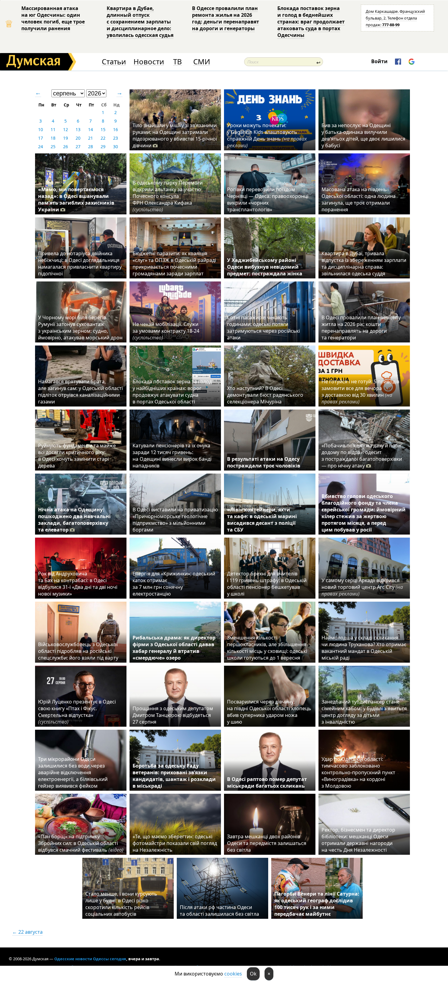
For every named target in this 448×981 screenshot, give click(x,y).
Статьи (114, 62)
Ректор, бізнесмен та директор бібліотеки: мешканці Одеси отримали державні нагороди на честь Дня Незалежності (358, 839)
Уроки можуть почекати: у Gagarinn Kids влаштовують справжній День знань (267, 135)
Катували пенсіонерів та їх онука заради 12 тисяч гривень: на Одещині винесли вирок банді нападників (172, 455)
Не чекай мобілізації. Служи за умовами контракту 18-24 (166, 331)
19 (65, 138)
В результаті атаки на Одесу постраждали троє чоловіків (263, 462)
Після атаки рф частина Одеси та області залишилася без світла (219, 910)
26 (65, 146)
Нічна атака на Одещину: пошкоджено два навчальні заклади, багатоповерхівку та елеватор (74, 519)
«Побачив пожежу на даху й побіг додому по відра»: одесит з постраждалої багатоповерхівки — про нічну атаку (362, 455)
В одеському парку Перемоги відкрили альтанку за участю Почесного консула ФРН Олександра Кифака (168, 196)
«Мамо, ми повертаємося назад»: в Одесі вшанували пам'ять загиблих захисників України (76, 199)
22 (103, 138)
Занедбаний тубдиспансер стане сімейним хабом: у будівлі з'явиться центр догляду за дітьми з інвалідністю (364, 711)
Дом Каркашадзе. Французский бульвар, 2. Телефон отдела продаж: (395, 18)
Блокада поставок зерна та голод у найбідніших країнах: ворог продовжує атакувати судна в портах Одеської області (172, 391)
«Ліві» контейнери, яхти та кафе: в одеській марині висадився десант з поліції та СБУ (262, 519)
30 (115, 146)
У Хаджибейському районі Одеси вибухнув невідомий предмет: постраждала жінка (264, 267)
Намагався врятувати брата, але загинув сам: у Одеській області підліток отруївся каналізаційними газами (80, 391)
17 (40, 138)
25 (53, 146)
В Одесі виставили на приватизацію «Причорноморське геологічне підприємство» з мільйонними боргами (175, 519)
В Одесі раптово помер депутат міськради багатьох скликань (267, 782)
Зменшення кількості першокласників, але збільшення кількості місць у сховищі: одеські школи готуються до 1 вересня (267, 647)
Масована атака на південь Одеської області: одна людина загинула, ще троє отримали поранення (359, 199)
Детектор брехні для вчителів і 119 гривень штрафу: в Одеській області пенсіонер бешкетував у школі (267, 583)
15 (103, 129)
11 (53, 129)
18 (53, 138)
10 (40, 129)
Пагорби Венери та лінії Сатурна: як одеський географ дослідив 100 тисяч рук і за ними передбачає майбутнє (316, 903)
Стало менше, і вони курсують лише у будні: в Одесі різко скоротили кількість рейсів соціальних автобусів (121, 903)
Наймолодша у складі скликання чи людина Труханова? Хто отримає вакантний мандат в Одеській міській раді (364, 647)
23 (115, 138)
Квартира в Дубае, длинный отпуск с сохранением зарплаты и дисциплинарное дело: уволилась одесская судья (140, 21)
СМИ (201, 62)
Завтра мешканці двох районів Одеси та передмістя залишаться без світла (266, 843)
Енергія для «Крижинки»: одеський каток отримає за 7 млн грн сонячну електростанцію (174, 583)
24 (40, 146)
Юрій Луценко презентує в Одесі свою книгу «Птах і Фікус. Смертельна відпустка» (77, 711)
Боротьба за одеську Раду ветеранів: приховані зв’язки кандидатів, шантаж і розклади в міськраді (174, 775)
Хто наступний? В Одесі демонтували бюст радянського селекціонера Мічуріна (265, 395)
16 (115, 129)
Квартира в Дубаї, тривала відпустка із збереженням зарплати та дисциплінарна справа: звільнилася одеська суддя (364, 263)
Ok (253, 973)
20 (78, 138)
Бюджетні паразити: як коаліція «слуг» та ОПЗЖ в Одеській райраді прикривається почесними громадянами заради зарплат (174, 263)
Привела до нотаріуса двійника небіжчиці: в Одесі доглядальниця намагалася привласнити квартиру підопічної (80, 263)
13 (78, 129)
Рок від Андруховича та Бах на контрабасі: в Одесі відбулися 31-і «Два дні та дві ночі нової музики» (77, 583)
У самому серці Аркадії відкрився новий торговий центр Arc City (362, 587)
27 (78, 146)
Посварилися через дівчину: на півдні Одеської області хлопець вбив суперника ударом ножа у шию (269, 711)
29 (103, 146)
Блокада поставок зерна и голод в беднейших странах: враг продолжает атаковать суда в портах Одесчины (311, 21)
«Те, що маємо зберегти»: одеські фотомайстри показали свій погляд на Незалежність (175, 843)
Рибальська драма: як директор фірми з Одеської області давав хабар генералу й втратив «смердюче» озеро (174, 647)
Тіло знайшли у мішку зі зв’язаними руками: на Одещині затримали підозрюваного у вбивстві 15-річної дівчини (175, 135)
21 (90, 138)
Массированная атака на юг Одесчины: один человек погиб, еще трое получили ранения (53, 18)
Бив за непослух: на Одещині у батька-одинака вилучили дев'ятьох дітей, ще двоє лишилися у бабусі (363, 135)
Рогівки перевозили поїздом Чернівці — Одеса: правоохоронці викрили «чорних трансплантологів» (267, 199)
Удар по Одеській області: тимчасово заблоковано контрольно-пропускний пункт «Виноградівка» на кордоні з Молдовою (358, 772)
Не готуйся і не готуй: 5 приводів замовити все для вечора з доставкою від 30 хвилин (360, 391)
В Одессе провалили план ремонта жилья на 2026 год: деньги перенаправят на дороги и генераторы (225, 18)
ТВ (177, 62)
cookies (233, 973)
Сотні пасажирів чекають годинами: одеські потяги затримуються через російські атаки (263, 327)
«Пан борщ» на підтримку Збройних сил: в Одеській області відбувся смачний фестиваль (80, 843)
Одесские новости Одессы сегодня (90, 958)
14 (90, 129)
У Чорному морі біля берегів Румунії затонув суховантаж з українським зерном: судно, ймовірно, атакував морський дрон (80, 327)
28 (90, 146)
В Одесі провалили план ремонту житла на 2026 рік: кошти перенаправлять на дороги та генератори (361, 327)
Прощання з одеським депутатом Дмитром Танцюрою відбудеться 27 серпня (173, 715)
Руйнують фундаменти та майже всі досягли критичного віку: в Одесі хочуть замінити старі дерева (77, 455)
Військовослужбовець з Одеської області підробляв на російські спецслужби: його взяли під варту (78, 651)
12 (65, 129)
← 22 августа (27, 932)
